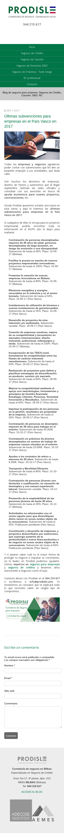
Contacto (32, 84)
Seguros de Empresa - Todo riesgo (32, 71)
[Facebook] (40, 35)
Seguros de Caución (32, 59)
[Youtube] (24, 35)
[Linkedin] (16, 35)
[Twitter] (32, 35)
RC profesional (32, 78)
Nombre (8, 665)
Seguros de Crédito (32, 53)
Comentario (10, 703)
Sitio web (9, 690)
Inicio (32, 47)
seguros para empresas (45, 564)
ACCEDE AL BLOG (31, 791)
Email (7, 678)
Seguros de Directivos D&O (32, 65)
